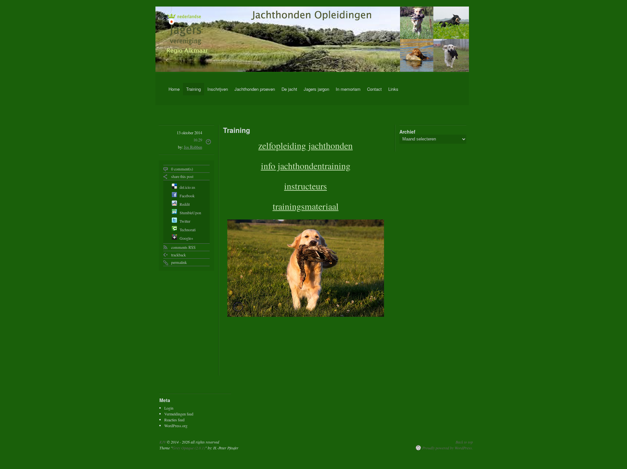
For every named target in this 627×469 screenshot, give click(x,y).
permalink (179, 262)
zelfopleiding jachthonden (305, 145)
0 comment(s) (182, 168)
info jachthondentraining (305, 165)
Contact (374, 89)
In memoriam (348, 89)
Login (168, 407)
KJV (162, 442)
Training (193, 89)
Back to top (464, 442)
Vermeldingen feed (178, 413)
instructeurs (305, 186)
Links (393, 89)
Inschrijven (217, 89)
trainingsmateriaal (306, 206)
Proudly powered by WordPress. (447, 447)
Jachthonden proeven (254, 89)
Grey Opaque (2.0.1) (188, 447)
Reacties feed (174, 419)
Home (174, 89)
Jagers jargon (316, 89)
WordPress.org (175, 425)
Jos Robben (193, 147)
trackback (178, 254)
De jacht (289, 89)
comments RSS (183, 247)
